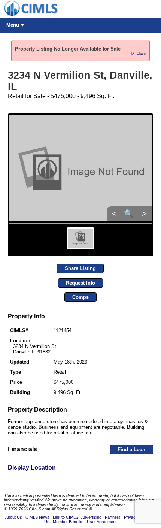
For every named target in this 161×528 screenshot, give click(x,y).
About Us (13, 517)
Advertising (91, 517)
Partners (113, 517)
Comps (80, 297)
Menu (12, 25)
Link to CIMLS (65, 517)
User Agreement (101, 521)
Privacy (131, 517)
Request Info (80, 283)
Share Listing (80, 268)
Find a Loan (131, 449)
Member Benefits (68, 521)
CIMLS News (37, 517)
